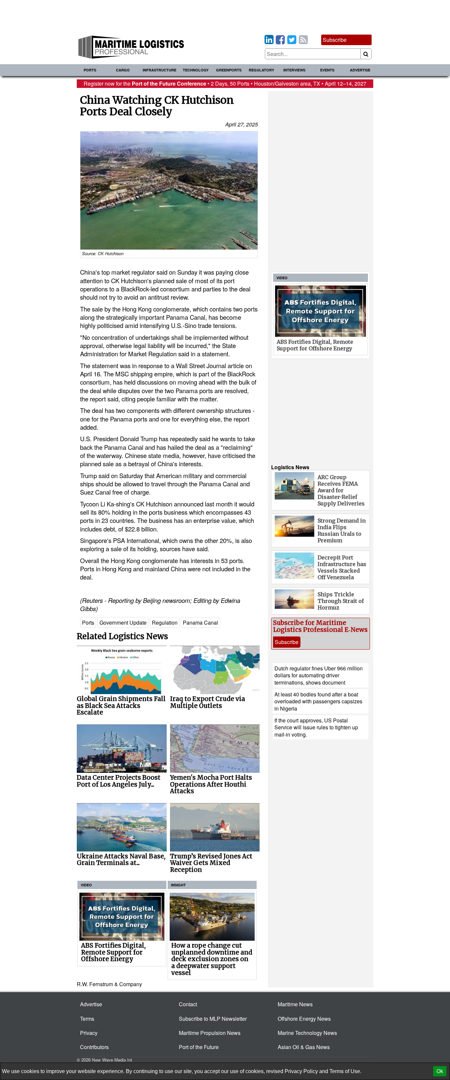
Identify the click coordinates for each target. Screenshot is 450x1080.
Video (86, 884)
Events (327, 70)
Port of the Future (199, 1047)
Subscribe (335, 39)
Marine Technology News (307, 1033)
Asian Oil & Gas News (304, 1047)
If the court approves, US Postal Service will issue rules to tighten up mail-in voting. (316, 727)
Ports (90, 70)
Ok (439, 1071)
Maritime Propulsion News (209, 1033)
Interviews (294, 70)
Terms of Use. (345, 1071)
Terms (87, 1018)
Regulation (165, 622)
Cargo (123, 70)
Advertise (360, 70)
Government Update (123, 622)
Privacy (89, 1033)
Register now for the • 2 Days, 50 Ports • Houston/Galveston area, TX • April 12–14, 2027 (225, 83)
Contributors (94, 1047)
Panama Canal (200, 622)
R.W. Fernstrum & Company (109, 984)
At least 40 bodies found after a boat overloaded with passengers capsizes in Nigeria (318, 701)
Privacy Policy (301, 1071)
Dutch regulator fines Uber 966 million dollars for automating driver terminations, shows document (318, 675)
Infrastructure (159, 70)
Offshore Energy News (304, 1018)
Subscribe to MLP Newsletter (213, 1018)
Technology (196, 70)
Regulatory (261, 70)
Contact (188, 1004)
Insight (178, 884)
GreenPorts (228, 70)
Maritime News (295, 1004)
